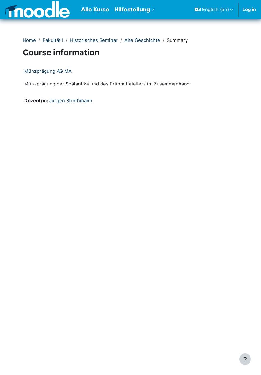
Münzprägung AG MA (48, 71)
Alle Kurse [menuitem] (95, 9)
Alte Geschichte (142, 40)
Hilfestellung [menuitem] (132, 9)
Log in (249, 9)
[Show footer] (245, 359)
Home (29, 40)
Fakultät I (53, 40)
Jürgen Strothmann (70, 101)
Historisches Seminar (94, 40)
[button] (214, 9)
